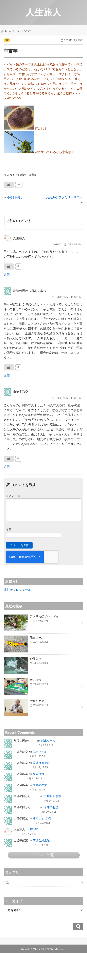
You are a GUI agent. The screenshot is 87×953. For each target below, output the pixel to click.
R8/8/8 (34, 829)
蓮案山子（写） (43, 818)
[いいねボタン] (9, 185)
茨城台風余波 (41, 762)
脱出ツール (48, 740)
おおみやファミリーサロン (64, 197)
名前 (8, 529)
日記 (7, 40)
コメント (13, 495)
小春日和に (14, 197)
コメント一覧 (43, 855)
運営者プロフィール (17, 589)
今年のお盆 (51, 807)
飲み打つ (38, 774)
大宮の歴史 (40, 785)
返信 (7, 274)
